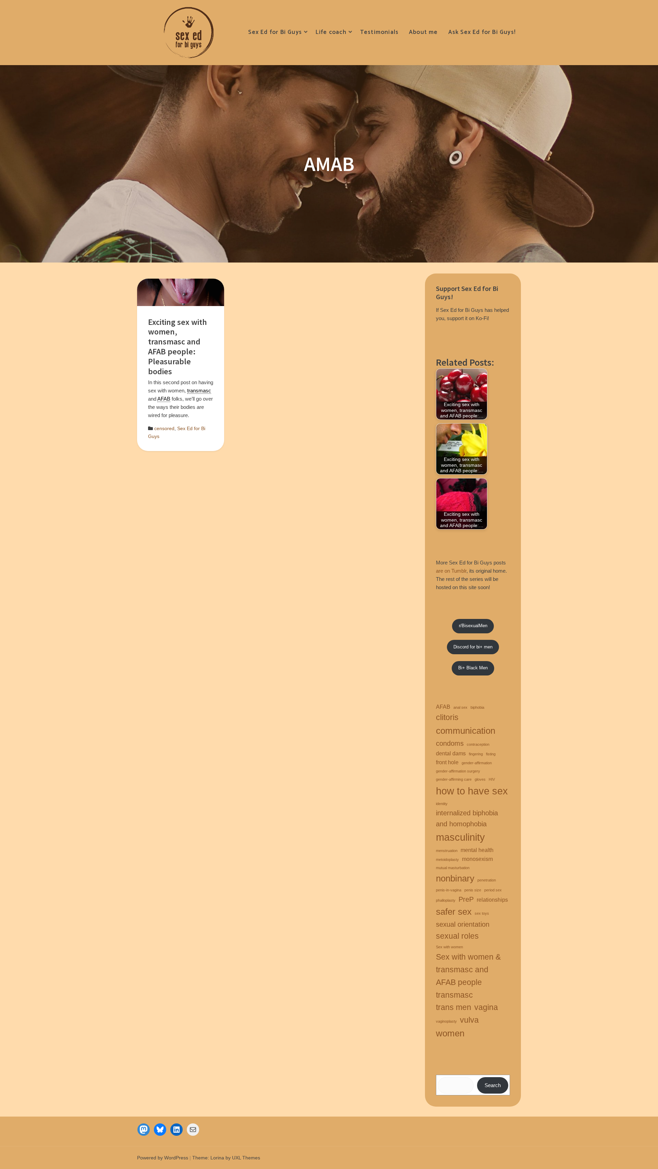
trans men (453, 1007)
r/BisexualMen (473, 625)
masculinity (460, 837)
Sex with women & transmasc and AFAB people (468, 969)
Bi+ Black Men (473, 667)
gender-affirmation (477, 763)
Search (493, 1085)
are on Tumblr (451, 571)
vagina (486, 1007)
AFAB (443, 707)
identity (442, 804)
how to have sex (472, 790)
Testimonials (379, 32)
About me (423, 32)
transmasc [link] (199, 390)
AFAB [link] (163, 399)
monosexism (477, 859)
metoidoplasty (447, 859)
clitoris (447, 717)
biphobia (477, 707)
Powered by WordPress (162, 1157)
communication (465, 730)
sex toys (482, 913)
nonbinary (455, 878)
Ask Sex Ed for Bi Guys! (482, 32)
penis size (472, 890)
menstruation (447, 851)
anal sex (460, 707)
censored (164, 428)
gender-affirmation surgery (458, 771)
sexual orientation (462, 924)
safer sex (454, 911)
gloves (480, 779)
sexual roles (457, 935)
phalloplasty (445, 900)
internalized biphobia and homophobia (467, 818)
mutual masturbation (453, 868)
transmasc (454, 994)
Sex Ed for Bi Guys (275, 32)
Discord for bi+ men (472, 646)
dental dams (451, 753)
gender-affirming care (454, 779)
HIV (492, 779)
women (450, 1033)
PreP (466, 899)
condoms (450, 743)
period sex (493, 890)
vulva (469, 1019)
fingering (476, 754)
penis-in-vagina (448, 890)
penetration (486, 880)
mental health (477, 850)
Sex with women (449, 947)
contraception (478, 744)
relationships (492, 900)
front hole (447, 762)
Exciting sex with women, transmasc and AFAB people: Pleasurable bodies (177, 347)
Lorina (217, 1157)
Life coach (331, 32)
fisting (491, 754)
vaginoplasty (446, 1021)
